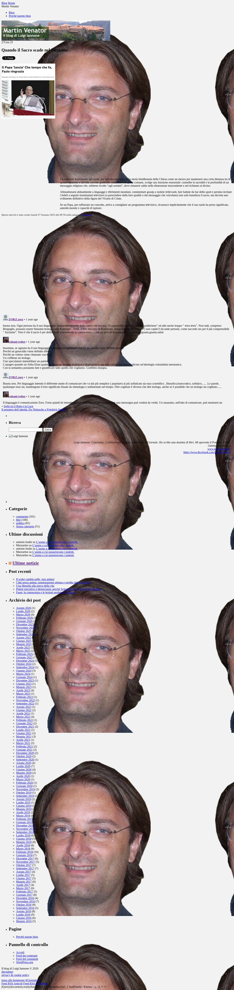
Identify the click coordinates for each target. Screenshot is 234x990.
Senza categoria (25, 526)
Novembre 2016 (25, 901)
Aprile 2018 (23, 845)
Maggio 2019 (24, 809)
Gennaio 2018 (24, 855)
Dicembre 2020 (25, 753)
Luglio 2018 (23, 835)
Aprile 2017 (23, 884)
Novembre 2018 (25, 828)
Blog (11, 12)
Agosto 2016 (23, 911)
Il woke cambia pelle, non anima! (35, 579)
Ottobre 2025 (23, 631)
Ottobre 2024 (23, 664)
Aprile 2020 (23, 776)
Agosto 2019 (23, 799)
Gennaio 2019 (24, 822)
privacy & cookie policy (15, 975)
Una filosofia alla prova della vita (35, 585)
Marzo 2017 (23, 888)
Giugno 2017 (23, 878)
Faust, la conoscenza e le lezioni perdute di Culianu (45, 592)
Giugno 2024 (23, 670)
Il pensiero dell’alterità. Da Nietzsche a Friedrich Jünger (33, 409)
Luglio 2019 (23, 802)
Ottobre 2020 (23, 756)
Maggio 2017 (24, 881)
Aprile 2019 (23, 812)
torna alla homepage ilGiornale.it (20, 980)
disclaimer (7, 971)
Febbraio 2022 (24, 720)
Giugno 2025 (23, 640)
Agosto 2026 (23, 607)
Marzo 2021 (23, 743)
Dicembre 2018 (25, 825)
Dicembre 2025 (25, 624)
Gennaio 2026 (24, 621)
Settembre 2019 (25, 795)
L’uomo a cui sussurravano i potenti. (57, 542)
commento (86, 214)
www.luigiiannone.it (219, 448)
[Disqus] (117, 265)
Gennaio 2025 (24, 657)
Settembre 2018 (25, 832)
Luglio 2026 (23, 611)
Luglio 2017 (23, 875)
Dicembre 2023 (25, 680)
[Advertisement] (36, 480)
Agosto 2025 (23, 637)
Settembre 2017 (25, 868)
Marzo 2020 (23, 779)
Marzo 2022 (23, 716)
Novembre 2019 (25, 789)
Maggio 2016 (24, 921)
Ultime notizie (25, 563)
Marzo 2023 (23, 693)
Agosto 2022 (23, 706)
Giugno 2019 (23, 805)
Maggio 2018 (24, 842)
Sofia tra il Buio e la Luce (18, 406)
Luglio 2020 (23, 766)
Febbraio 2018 (24, 852)
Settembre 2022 (25, 703)
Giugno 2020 (23, 769)
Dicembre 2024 (25, 660)
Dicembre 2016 (25, 898)
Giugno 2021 (23, 733)
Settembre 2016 (25, 908)
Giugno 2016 (23, 917)
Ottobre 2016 (23, 904)
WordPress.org (24, 962)
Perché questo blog (20, 15)
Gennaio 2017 (24, 894)
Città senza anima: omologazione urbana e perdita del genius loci (53, 582)
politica (20, 523)
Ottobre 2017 (23, 865)
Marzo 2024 (23, 673)
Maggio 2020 (24, 772)
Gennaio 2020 (24, 786)
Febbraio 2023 (24, 697)
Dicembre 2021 (25, 726)
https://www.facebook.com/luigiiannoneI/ (207, 452)
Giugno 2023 (23, 683)
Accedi (20, 952)
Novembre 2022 (25, 700)
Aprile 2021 (23, 739)
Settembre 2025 (25, 634)
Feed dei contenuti (26, 955)
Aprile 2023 (23, 690)
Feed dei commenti (27, 959)
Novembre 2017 (25, 861)
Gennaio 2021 (24, 749)
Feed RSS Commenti (35, 983)
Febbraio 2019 (24, 819)
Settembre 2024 (25, 667)
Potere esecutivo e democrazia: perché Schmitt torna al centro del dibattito (58, 589)
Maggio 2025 (24, 644)
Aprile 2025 (23, 647)
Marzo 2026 (23, 614)
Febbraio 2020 (24, 782)
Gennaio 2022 (24, 723)
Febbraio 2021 (24, 746)
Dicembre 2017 (25, 858)
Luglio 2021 (23, 730)
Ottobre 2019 (23, 792)
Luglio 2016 (23, 914)
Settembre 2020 (25, 759)
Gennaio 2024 (24, 677)
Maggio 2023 (24, 687)
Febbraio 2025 (24, 654)
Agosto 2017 (23, 871)
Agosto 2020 (23, 762)
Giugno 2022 (23, 710)
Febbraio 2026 (24, 617)
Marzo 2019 (23, 815)
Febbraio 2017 (24, 891)
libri (18, 519)
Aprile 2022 (23, 713)
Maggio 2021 (24, 736)
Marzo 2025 (23, 650)
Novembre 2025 (25, 627)
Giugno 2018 (23, 838)
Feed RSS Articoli (11, 983)
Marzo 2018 (23, 848)
